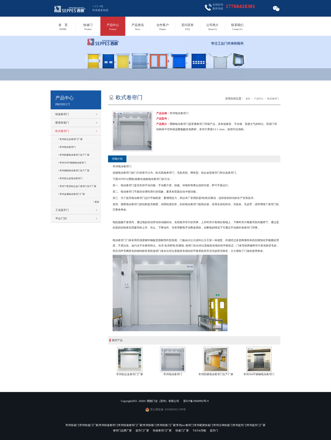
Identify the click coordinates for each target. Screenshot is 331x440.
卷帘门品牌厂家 (122, 430)
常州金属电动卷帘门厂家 (72, 194)
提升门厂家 (142, 430)
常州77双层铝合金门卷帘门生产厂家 (78, 186)
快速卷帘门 (62, 114)
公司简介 (212, 27)
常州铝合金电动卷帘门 (71, 178)
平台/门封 (61, 218)
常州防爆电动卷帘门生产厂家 (74, 155)
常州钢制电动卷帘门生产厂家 (74, 170)
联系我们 (237, 27)
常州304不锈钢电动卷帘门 (73, 162)
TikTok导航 (199, 430)
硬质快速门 (62, 122)
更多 (97, 202)
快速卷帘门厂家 (162, 430)
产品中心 (113, 27)
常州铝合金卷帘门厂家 (71, 139)
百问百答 (187, 27)
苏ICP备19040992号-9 (196, 401)
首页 (248, 98)
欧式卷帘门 (62, 131)
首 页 (63, 27)
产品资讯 (138, 27)
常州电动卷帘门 (68, 147)
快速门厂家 (182, 430)
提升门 (214, 430)
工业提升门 (62, 210)
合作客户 (162, 27)
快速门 (88, 27)
